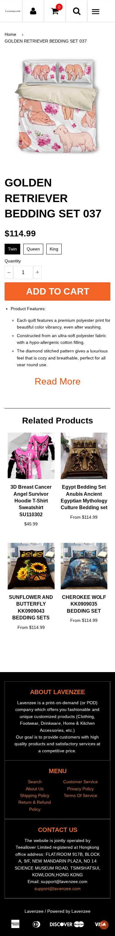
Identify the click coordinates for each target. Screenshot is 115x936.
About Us (35, 788)
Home (10, 34)
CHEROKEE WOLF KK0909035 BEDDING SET (84, 604)
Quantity (13, 260)
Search (35, 781)
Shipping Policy (34, 795)
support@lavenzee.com (57, 888)
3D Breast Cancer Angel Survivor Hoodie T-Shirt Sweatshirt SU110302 (31, 500)
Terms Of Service (80, 795)
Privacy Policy (80, 788)
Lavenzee (34, 911)
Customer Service (80, 781)
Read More (58, 381)
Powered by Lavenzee (68, 911)
